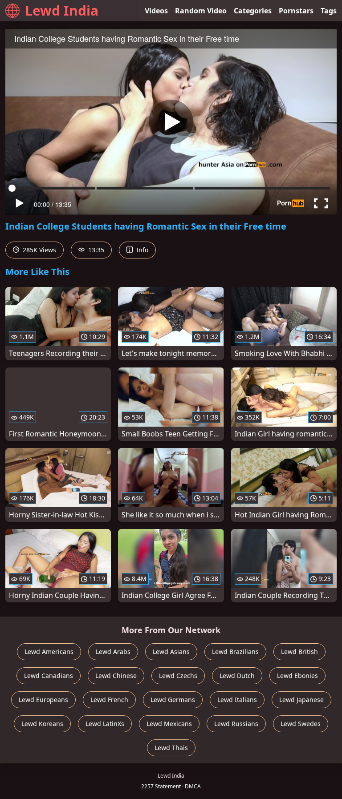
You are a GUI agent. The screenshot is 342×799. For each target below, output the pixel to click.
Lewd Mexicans (169, 723)
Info (141, 250)
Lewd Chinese (116, 675)
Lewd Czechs (178, 675)
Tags (329, 11)
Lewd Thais (171, 747)
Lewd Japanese (301, 699)
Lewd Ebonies (297, 675)
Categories (253, 11)
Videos (156, 11)
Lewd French (109, 699)
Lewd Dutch (237, 675)
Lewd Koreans (42, 723)
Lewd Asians (171, 651)
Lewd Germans (173, 699)
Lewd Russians (236, 723)
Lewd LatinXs (105, 723)
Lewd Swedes (301, 723)
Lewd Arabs (113, 651)
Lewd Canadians (48, 675)
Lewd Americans (48, 651)
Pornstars (296, 11)
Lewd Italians (237, 699)
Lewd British (299, 651)
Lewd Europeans (43, 699)
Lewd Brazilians (235, 651)
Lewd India (61, 10)
